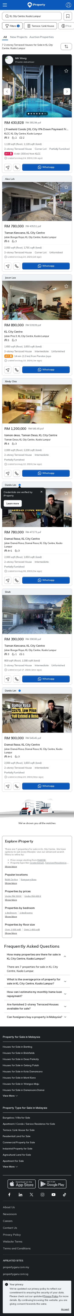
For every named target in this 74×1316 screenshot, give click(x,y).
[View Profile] (37, 59)
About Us (9, 1207)
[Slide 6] (42, 113)
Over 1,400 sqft (32, 929)
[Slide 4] (37, 113)
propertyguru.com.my (16, 1267)
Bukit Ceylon (11, 879)
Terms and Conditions (17, 1248)
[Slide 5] (39, 113)
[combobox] (35, 16)
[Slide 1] (28, 113)
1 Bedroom (11, 912)
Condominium (37, 862)
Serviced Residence (55, 862)
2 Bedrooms (26, 912)
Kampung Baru (28, 879)
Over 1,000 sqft (13, 929)
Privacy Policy (12, 1234)
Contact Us (10, 1227)
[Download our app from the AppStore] (22, 1183)
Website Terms (12, 1241)
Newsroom (10, 1214)
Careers (8, 1221)
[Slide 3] (34, 113)
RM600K (41, 860)
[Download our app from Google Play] (52, 1183)
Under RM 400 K (32, 896)
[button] (5, 36)
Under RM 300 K (13, 896)
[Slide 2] (31, 113)
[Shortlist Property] (66, 71)
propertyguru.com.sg (15, 1274)
